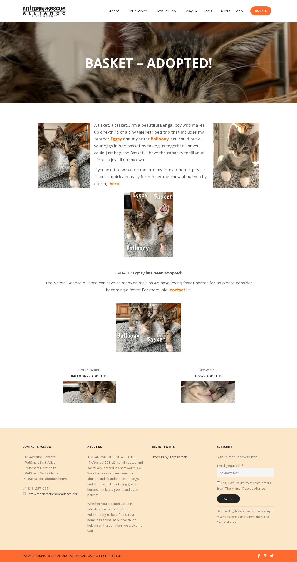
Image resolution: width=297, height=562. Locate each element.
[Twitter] (272, 556)
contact (177, 289)
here (114, 183)
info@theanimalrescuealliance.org (53, 494)
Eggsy (116, 138)
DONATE (261, 10)
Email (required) (230, 465)
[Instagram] (265, 556)
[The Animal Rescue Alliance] (44, 11)
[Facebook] (259, 556)
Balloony (160, 138)
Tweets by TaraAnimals (170, 457)
